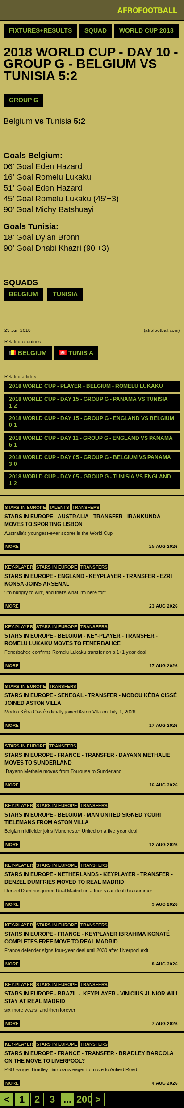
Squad (95, 30)
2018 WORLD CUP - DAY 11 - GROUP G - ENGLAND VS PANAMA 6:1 (91, 441)
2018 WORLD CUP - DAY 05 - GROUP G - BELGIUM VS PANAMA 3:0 (90, 461)
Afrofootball (147, 9)
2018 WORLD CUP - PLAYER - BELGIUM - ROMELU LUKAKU (86, 386)
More (12, 546)
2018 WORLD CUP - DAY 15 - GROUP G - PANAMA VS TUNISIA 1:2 (89, 402)
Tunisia (65, 294)
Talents (59, 507)
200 (84, 1099)
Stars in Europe (25, 507)
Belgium (23, 294)
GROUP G (23, 100)
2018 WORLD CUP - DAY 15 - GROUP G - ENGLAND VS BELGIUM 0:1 (92, 422)
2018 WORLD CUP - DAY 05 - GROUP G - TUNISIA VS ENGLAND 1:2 (90, 480)
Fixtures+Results (40, 30)
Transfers (86, 507)
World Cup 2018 (146, 30)
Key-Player (19, 567)
